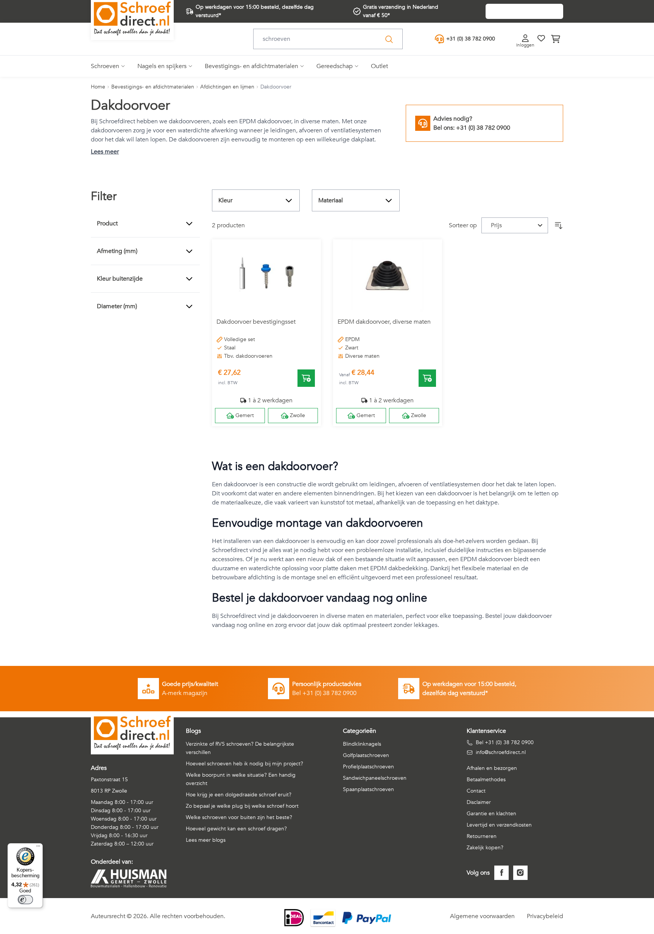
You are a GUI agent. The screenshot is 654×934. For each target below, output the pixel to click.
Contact (476, 790)
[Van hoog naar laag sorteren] (558, 225)
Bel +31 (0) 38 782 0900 (505, 742)
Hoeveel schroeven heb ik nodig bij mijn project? (244, 763)
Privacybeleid (545, 916)
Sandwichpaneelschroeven (374, 778)
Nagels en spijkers (162, 66)
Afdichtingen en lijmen (227, 86)
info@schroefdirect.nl (501, 752)
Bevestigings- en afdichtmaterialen (251, 66)
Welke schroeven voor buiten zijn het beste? (239, 817)
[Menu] (38, 847)
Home (98, 86)
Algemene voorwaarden (482, 916)
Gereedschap (334, 66)
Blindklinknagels (362, 744)
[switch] (25, 899)
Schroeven (105, 66)
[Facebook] (501, 873)
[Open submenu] (122, 66)
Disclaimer (479, 802)
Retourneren (482, 836)
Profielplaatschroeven (368, 766)
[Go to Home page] (132, 19)
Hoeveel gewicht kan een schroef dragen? (236, 828)
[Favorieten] (541, 38)
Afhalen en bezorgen (492, 768)
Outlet (379, 66)
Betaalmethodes (486, 779)
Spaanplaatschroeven (368, 789)
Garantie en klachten (491, 813)
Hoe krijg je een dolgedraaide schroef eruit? (238, 794)
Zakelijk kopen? (485, 847)
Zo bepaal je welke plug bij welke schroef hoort (242, 806)
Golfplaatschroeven (366, 755)
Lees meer (105, 151)
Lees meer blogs (206, 840)
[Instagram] (520, 873)
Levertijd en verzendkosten (499, 824)
